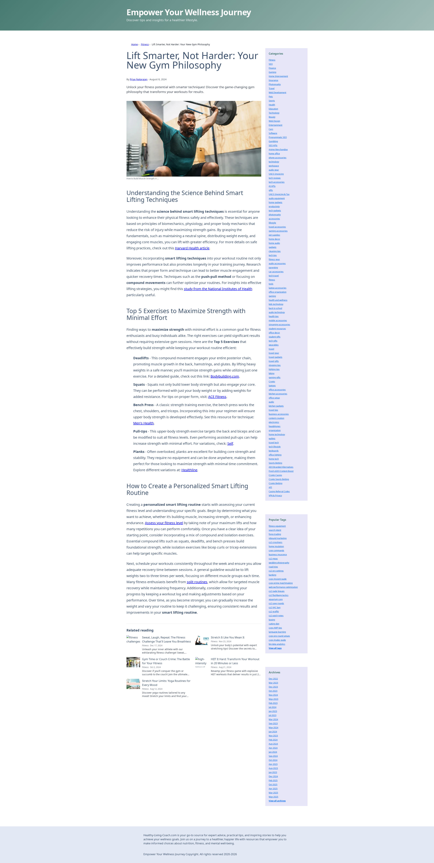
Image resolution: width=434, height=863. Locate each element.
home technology (277, 434)
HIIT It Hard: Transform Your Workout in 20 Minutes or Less (235, 661)
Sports (272, 100)
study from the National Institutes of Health (218, 288)
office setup (274, 397)
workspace (274, 165)
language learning (277, 631)
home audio (274, 243)
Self (230, 443)
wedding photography (279, 562)
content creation (276, 418)
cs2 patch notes (276, 615)
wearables (274, 344)
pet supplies (274, 235)
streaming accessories (279, 324)
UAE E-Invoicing (276, 173)
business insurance (278, 554)
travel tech (274, 442)
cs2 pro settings (276, 570)
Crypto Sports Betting (279, 479)
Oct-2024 (273, 760)
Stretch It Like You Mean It (227, 637)
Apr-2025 (273, 788)
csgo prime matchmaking (281, 583)
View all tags (275, 648)
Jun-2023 (273, 772)
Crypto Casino (275, 475)
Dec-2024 (273, 776)
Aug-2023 (273, 768)
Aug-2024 (273, 743)
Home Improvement (278, 76)
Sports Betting (275, 463)
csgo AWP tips (275, 627)
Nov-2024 (273, 695)
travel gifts (274, 361)
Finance (272, 68)
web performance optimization (283, 587)
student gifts (274, 336)
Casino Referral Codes (279, 491)
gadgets (272, 247)
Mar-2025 (273, 792)
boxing (272, 619)
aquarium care (276, 599)
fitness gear (274, 259)
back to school (275, 308)
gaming (272, 296)
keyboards (274, 450)
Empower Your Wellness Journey (188, 12)
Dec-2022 (273, 678)
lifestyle (272, 222)
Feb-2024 (273, 739)
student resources (277, 328)
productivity (274, 206)
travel (271, 349)
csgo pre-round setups (279, 636)
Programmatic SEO (278, 137)
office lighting (275, 454)
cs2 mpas (273, 558)
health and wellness (278, 300)
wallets (272, 438)
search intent (275, 530)
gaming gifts (274, 377)
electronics (274, 422)
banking (272, 574)
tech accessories (276, 182)
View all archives (277, 800)
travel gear (274, 353)
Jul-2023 (272, 715)
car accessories (276, 271)
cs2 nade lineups (276, 591)
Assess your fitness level (164, 523)
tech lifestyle (275, 446)
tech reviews (275, 178)
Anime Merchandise (278, 149)
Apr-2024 (273, 747)
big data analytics (277, 644)
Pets (271, 96)
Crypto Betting (275, 483)
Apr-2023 (273, 764)
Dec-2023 (273, 686)
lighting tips (274, 369)
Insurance (273, 80)
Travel (271, 88)
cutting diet (274, 623)
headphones (274, 426)
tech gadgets (275, 210)
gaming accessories (278, 230)
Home (134, 44)
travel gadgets (275, 357)
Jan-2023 (273, 711)
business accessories (279, 414)
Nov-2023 (273, 735)
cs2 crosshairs (275, 542)
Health (272, 104)
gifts (271, 190)
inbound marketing (278, 538)
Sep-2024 (273, 756)
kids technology (276, 304)
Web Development (277, 92)
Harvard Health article (192, 248)
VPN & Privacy (275, 495)
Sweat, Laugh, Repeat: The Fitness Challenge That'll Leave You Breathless (166, 639)
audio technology (277, 312)
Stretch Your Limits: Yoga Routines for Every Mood (166, 683)
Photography (275, 84)
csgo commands (276, 550)
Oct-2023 (273, 690)
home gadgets (275, 202)
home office (274, 153)
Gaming (272, 72)
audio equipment (277, 198)
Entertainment (275, 125)
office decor (274, 332)
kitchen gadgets (276, 406)
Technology (274, 112)
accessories (274, 218)
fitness (272, 279)
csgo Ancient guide (278, 579)
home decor (274, 239)
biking (271, 373)
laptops (272, 385)
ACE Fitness (217, 396)
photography (275, 214)
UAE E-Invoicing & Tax (279, 194)
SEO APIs (273, 145)
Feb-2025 (273, 780)
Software (273, 133)
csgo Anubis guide (277, 640)
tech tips (273, 255)
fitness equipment (277, 526)
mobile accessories (278, 320)
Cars (271, 129)
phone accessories (277, 157)
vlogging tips (275, 365)
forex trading (275, 534)
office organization (277, 292)
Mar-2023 (273, 682)
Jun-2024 (273, 731)
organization (275, 430)
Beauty (272, 117)
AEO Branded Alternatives (281, 467)
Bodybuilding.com (225, 376)
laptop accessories (277, 287)
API (270, 487)
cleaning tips (275, 251)
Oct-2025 (273, 784)
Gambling (273, 141)
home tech (274, 458)
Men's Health (143, 423)
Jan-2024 (273, 752)
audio (271, 401)
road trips (273, 566)
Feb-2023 (273, 703)
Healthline (189, 470)
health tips (274, 316)
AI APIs (272, 186)
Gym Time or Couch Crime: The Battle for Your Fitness (166, 661)
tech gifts (273, 340)
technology (274, 161)
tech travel (274, 275)
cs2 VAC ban (274, 607)
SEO (271, 64)
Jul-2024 (272, 707)
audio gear (274, 169)
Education (273, 108)
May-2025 (273, 796)
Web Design (274, 121)
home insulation (276, 546)
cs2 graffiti (274, 611)
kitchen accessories (278, 393)
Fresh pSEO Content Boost (281, 471)
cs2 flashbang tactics (278, 595)
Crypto (272, 381)
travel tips (273, 410)
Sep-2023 (273, 723)
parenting (273, 267)
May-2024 (273, 727)
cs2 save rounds (276, 603)
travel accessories (277, 226)
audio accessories (277, 263)
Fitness (145, 44)
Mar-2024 (273, 719)
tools (271, 283)
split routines (197, 582)
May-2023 (273, 699)
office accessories (277, 389)
